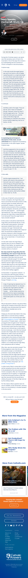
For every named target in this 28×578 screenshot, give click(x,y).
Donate (23, 5)
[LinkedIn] (22, 525)
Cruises (17, 538)
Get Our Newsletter (14, 515)
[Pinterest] (16, 525)
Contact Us (15, 565)
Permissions (9, 549)
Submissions (9, 547)
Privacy (10, 565)
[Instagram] (13, 525)
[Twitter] (8, 525)
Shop (15, 5)
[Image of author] (3, 32)
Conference (18, 536)
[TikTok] (19, 525)
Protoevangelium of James (11, 319)
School (17, 535)
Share (14, 39)
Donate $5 (14, 402)
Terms (7, 565)
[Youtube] (11, 525)
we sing (14, 280)
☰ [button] (2, 5)
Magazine (5, 14)
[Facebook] (5, 525)
